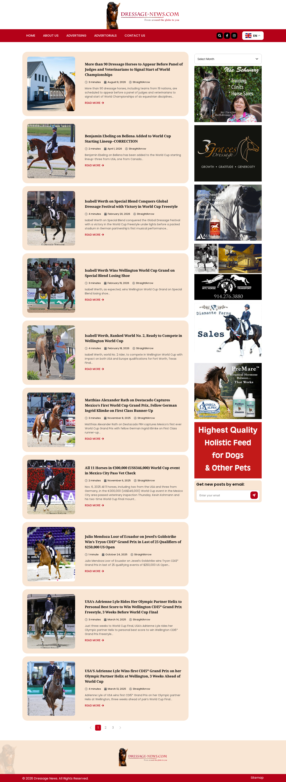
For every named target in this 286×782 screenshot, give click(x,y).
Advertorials (105, 35)
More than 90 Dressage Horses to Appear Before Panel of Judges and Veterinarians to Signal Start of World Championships (134, 70)
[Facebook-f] (227, 36)
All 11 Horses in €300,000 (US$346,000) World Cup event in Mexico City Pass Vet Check (132, 470)
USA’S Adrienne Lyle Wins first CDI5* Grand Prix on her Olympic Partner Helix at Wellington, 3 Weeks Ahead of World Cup (133, 676)
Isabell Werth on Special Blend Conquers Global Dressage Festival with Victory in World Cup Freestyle (131, 204)
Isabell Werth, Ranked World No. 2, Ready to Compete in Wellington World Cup (133, 338)
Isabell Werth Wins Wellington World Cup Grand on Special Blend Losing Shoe (130, 273)
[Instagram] (234, 36)
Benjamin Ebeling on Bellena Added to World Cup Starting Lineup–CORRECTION (128, 139)
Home (30, 35)
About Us (51, 35)
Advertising (76, 35)
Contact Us (135, 35)
